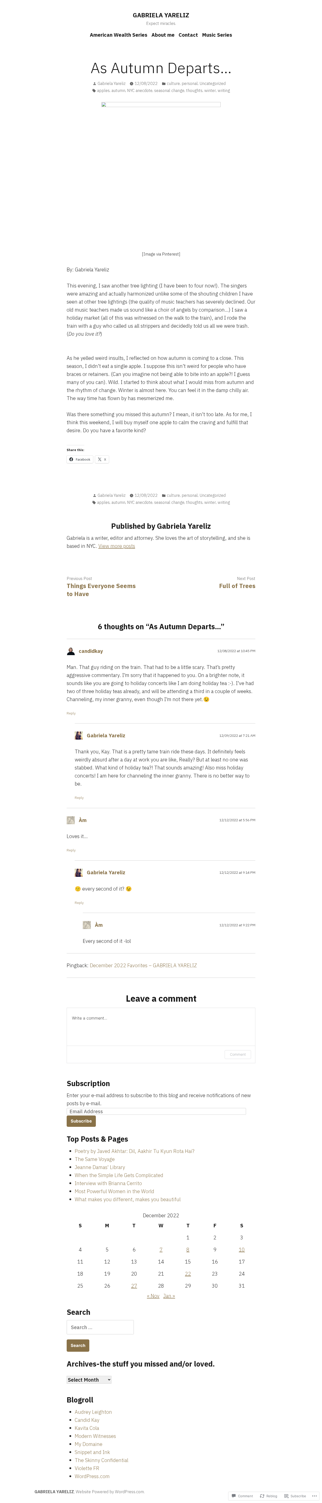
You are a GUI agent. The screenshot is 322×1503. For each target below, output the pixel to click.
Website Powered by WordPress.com (110, 1491)
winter (210, 90)
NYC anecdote (139, 90)
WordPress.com (92, 1476)
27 (134, 1285)
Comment (238, 1054)
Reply (71, 713)
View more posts (116, 546)
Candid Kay (87, 1420)
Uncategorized (212, 83)
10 (242, 1249)
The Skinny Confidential (101, 1460)
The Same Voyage (95, 1159)
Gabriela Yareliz (112, 83)
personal (190, 83)
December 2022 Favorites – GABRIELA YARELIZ (143, 965)
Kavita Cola (87, 1428)
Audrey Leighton (93, 1412)
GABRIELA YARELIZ (161, 15)
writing (224, 90)
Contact (188, 34)
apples (103, 90)
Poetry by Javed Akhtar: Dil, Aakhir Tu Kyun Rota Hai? (134, 1151)
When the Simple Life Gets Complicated (119, 1175)
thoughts (194, 90)
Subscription (88, 1083)
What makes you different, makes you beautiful (128, 1199)
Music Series (217, 34)
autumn (118, 90)
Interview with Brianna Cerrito (108, 1183)
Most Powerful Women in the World (114, 1191)
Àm (83, 820)
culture (173, 83)
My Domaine (88, 1444)
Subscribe (81, 1121)
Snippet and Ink (92, 1452)
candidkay (91, 651)
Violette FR (87, 1468)
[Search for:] (100, 1327)
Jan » (169, 1295)
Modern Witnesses (95, 1436)
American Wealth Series (118, 34)
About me (163, 34)
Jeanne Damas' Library (100, 1167)
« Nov (153, 1295)
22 (188, 1273)
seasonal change (169, 90)
